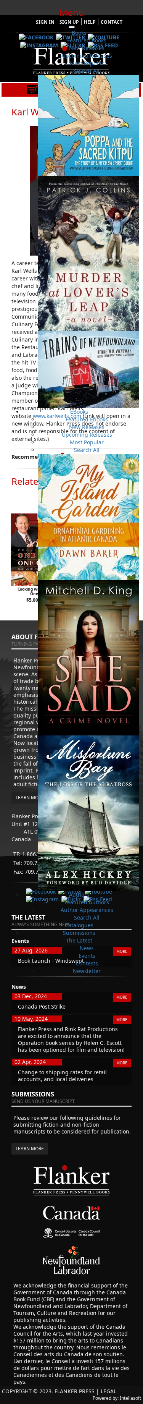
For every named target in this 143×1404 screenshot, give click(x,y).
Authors (79, 894)
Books (79, 32)
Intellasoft (130, 1398)
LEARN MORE (30, 1148)
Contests (87, 963)
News (87, 948)
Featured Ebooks (87, 419)
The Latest (79, 940)
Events (87, 955)
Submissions (79, 932)
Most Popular (87, 63)
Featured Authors (86, 902)
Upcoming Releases (87, 55)
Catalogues (79, 925)
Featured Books (86, 40)
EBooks (79, 411)
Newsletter (87, 971)
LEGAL (108, 1391)
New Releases (86, 48)
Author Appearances (87, 909)
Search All (87, 70)
